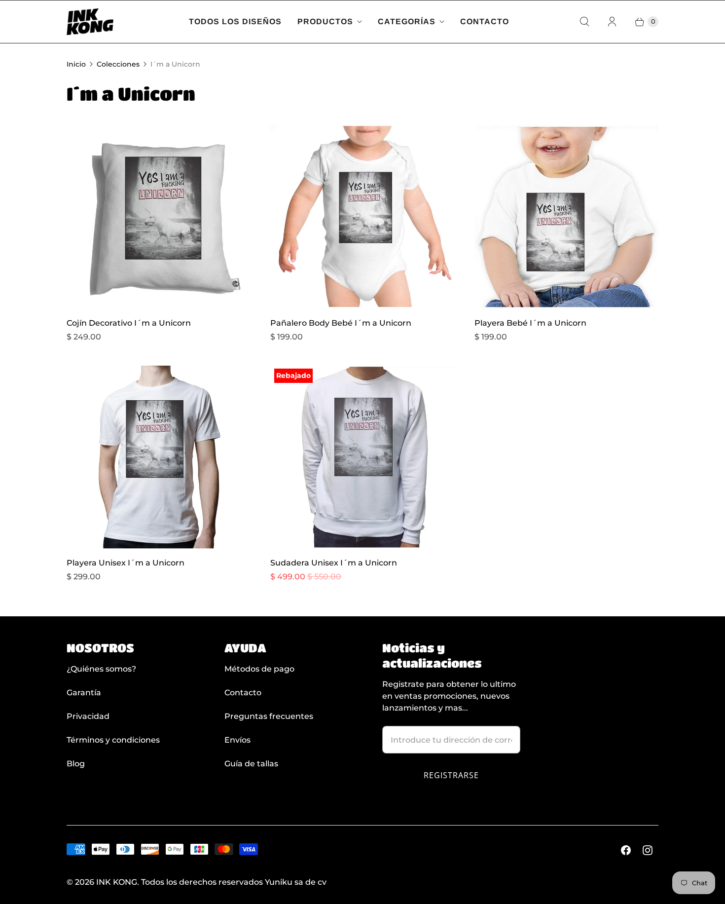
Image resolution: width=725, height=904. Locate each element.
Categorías (406, 21)
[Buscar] (584, 22)
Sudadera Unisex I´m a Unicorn (333, 562)
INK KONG (116, 882)
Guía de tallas (251, 763)
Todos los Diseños (235, 21)
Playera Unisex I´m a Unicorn (125, 562)
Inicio (76, 64)
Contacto (484, 21)
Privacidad (88, 716)
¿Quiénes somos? (101, 669)
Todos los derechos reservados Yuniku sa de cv (233, 882)
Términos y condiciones (113, 740)
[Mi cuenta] (612, 22)
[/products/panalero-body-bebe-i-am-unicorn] (362, 217)
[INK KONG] (90, 21)
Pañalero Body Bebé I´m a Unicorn (340, 323)
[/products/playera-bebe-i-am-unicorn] (566, 217)
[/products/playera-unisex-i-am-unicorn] (159, 457)
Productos (325, 21)
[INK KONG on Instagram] (647, 850)
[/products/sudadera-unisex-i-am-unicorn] (362, 457)
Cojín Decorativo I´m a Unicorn (129, 323)
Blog (76, 763)
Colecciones (118, 64)
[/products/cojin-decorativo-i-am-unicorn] (159, 217)
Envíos (237, 740)
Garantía (84, 692)
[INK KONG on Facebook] (626, 850)
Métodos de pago (259, 669)
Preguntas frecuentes (268, 716)
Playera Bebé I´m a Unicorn (530, 323)
